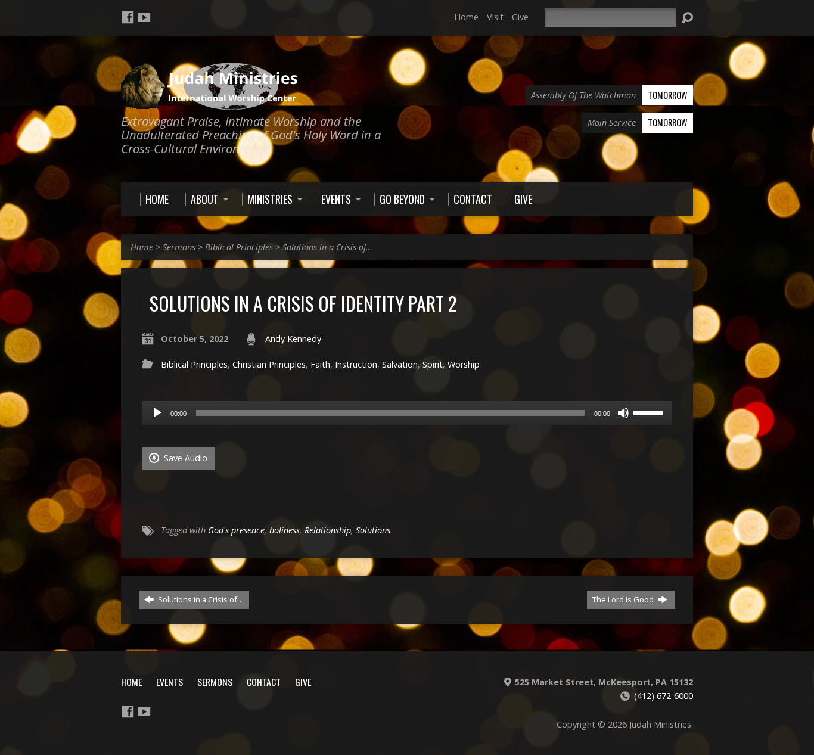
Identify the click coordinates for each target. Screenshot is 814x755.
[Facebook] (127, 17)
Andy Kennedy (293, 338)
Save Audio (184, 458)
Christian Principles (269, 364)
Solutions (373, 530)
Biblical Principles (239, 247)
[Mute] (623, 413)
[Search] (687, 18)
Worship (464, 364)
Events (169, 682)
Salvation (400, 364)
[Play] (157, 413)
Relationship (328, 530)
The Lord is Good (623, 599)
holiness (284, 530)
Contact (264, 682)
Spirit (432, 364)
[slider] (649, 411)
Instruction (356, 364)
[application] (407, 413)
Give (520, 17)
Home (466, 17)
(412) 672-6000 (663, 695)
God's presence (236, 530)
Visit (495, 17)
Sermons (179, 247)
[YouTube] (144, 17)
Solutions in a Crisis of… (327, 247)
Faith (320, 364)
